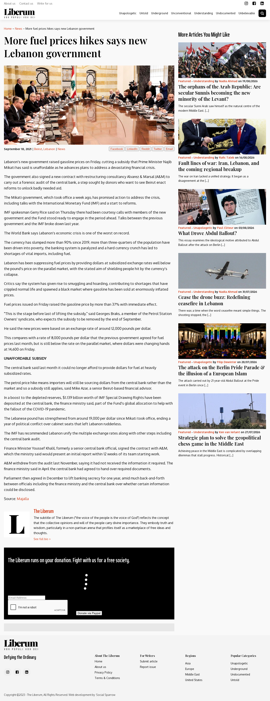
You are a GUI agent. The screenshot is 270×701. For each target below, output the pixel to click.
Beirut (38, 149)
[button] (262, 13)
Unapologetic (127, 13)
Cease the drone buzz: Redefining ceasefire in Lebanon (214, 300)
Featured (184, 81)
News (18, 28)
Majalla (23, 499)
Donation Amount (89, 571)
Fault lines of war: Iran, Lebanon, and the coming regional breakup (218, 166)
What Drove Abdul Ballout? (207, 233)
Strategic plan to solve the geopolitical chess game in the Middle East (219, 440)
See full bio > (42, 539)
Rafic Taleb (226, 157)
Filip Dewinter (226, 362)
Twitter (158, 148)
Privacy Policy (103, 672)
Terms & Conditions (107, 678)
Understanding (203, 13)
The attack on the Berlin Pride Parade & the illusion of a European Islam (221, 370)
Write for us (44, 3)
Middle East (192, 674)
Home (8, 28)
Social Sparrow (105, 694)
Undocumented (225, 13)
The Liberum (44, 511)
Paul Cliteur (225, 227)
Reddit (146, 148)
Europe (189, 669)
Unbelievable (247, 13)
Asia (188, 663)
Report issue (148, 667)
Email (169, 148)
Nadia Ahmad (228, 81)
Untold (144, 13)
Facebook (116, 148)
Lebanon (49, 149)
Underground (159, 13)
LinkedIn (132, 148)
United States (193, 680)
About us (9, 3)
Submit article (149, 661)
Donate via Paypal (89, 613)
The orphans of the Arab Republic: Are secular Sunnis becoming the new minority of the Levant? (219, 92)
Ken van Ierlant (229, 432)
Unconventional (181, 13)
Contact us (26, 3)
